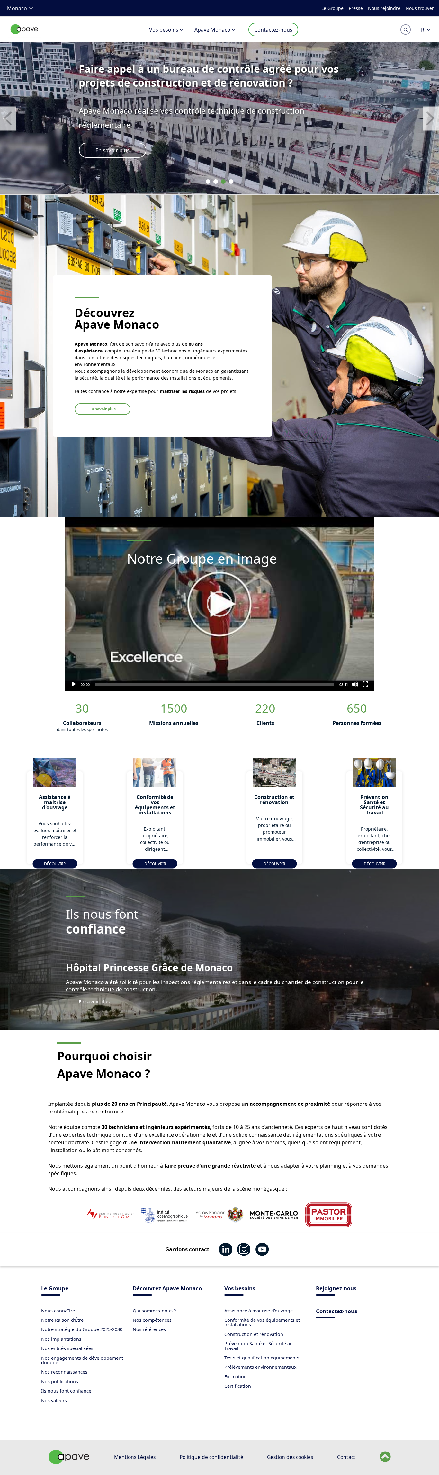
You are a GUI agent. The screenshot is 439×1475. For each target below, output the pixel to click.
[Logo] (24, 36)
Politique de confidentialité (211, 1457)
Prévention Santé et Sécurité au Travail (258, 1345)
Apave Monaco (212, 29)
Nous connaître (58, 1311)
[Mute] (355, 684)
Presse (356, 8)
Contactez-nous (273, 29)
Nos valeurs (54, 1400)
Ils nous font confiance (66, 1391)
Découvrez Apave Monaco (167, 1289)
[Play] (219, 604)
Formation (235, 1377)
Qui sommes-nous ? (154, 1311)
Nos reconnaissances (64, 1372)
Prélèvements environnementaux (260, 1367)
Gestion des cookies (290, 1457)
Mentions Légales (135, 1457)
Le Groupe (332, 8)
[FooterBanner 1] (69, 1462)
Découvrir (55, 863)
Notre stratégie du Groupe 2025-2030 (81, 1329)
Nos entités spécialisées (67, 1348)
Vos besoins (163, 29)
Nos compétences (152, 1320)
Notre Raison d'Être (62, 1320)
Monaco (17, 8)
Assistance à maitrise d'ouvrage (258, 1311)
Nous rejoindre (384, 8)
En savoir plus (112, 150)
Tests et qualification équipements (261, 1358)
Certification (237, 1386)
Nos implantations (61, 1339)
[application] (219, 604)
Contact (346, 1457)
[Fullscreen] (365, 684)
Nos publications (59, 1381)
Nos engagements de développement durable (82, 1360)
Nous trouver (420, 8)
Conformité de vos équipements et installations (262, 1322)
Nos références (149, 1329)
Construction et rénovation (253, 1334)
